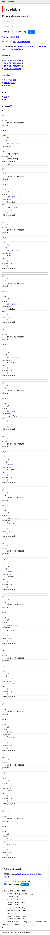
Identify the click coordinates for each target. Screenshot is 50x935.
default (18, 874)
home (4, 1)
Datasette (13, 932)
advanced (26, 41)
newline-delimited (34, 874)
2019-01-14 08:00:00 (12, 60)
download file (23, 881)
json (14, 41)
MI (5, 99)
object (6, 876)
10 (8, 599)
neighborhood (23, 46)
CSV (19, 41)
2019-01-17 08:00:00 (12, 68)
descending (21, 32)
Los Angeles (9, 82)
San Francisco (10, 79)
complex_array (40, 46)
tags (31, 46)
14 (8, 813)
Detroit (7, 85)
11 (8, 652)
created (5, 49)
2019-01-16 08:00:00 (12, 65)
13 (8, 759)
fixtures (11, 1)
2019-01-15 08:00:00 (12, 63)
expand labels (12, 884)
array (24, 874)
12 (8, 706)
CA (5, 96)
